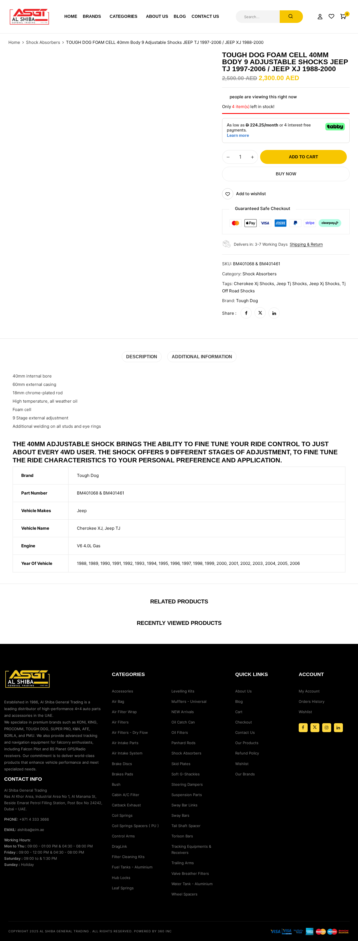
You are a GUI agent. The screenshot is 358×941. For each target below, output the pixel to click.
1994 (151, 563)
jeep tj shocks (291, 283)
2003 (258, 563)
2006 (295, 563)
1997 (186, 563)
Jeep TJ (112, 528)
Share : (229, 313)
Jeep (82, 510)
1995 (163, 563)
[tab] (142, 356)
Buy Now (286, 173)
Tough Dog (247, 300)
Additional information (202, 356)
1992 (128, 563)
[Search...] (291, 16)
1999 (209, 563)
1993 (140, 563)
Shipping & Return (306, 244)
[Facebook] (246, 313)
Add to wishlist (251, 193)
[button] (343, 16)
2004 (270, 563)
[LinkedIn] (274, 313)
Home (14, 42)
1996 (175, 563)
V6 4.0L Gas (88, 545)
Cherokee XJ (89, 528)
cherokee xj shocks (254, 283)
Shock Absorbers (43, 42)
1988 (81, 563)
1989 (93, 563)
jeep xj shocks (324, 283)
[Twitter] (260, 313)
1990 (105, 563)
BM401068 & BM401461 (100, 493)
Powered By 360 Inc (153, 931)
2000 (221, 563)
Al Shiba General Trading (64, 931)
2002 (245, 563)
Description (141, 356)
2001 (233, 563)
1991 (116, 563)
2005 (282, 563)
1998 (197, 563)
